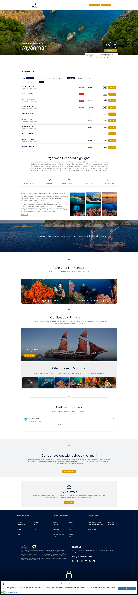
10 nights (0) (87, 78)
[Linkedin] (90, 560)
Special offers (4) (50, 78)
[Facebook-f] (77, 560)
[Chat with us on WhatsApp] (3, 592)
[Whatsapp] (73, 560)
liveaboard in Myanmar (87, 459)
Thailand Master (39, 321)
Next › (80, 152)
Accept (127, 588)
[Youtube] (86, 560)
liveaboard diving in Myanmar (81, 271)
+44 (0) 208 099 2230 (82, 556)
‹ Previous (58, 152)
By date (41, 82)
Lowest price (48, 82)
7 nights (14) (79, 78)
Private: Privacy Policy (12, 592)
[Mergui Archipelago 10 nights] (45, 291)
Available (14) (30, 78)
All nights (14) (71, 78)
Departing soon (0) (40, 78)
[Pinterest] (94, 560)
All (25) (23, 78)
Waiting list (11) (59, 78)
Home (22, 57)
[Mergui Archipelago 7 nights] (93, 291)
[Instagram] (81, 560)
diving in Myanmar (100, 459)
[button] (54, 5)
